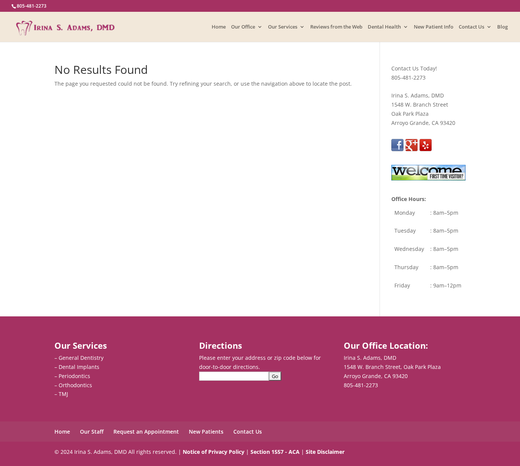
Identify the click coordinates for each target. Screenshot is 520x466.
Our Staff (92, 431)
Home (219, 27)
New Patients (206, 431)
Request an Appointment (146, 431)
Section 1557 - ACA (275, 451)
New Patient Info (433, 27)
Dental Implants (79, 366)
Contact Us (471, 27)
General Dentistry (81, 357)
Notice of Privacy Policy (213, 451)
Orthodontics (75, 385)
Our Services (282, 27)
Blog (502, 27)
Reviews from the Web (336, 27)
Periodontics (74, 376)
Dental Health (384, 27)
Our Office (243, 27)
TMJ (63, 393)
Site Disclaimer (325, 451)
